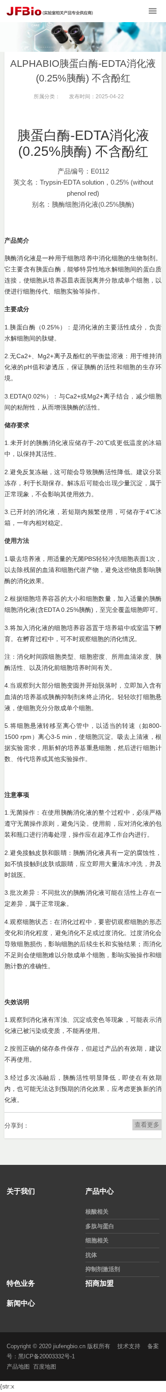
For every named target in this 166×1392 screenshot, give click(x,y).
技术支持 (128, 1346)
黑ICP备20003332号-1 (46, 1356)
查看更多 (147, 1124)
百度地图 (44, 1366)
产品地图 (18, 1366)
